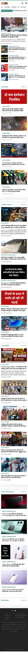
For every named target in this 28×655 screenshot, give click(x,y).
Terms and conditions (20, 615)
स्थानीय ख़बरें (13, 7)
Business (5, 600)
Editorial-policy (20, 617)
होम (2, 7)
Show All (24, 86)
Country (4, 87)
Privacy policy (20, 613)
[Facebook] (12, 610)
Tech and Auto (7, 492)
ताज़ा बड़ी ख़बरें (7, 7)
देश (18, 7)
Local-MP (5, 346)
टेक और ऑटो (23, 7)
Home (7, 613)
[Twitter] (15, 610)
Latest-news (6, 204)
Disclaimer (7, 619)
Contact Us (7, 617)
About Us (7, 615)
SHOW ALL (24, 491)
